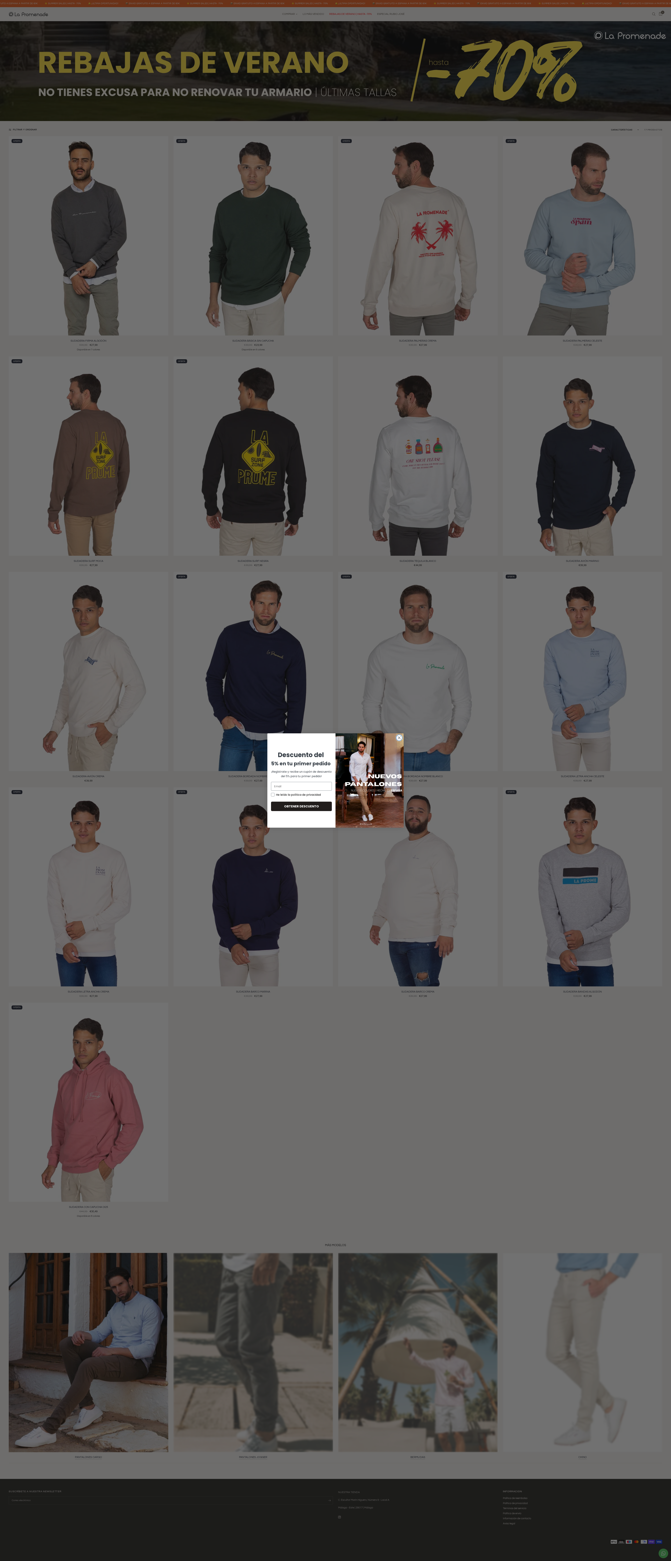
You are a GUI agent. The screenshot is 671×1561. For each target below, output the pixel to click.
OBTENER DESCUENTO (301, 806)
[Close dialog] (399, 738)
